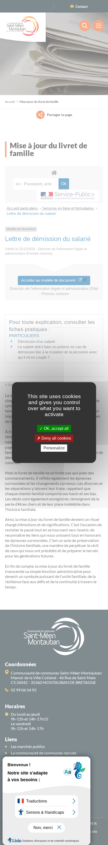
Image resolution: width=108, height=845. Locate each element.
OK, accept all (56, 428)
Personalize (54, 448)
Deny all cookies (55, 438)
